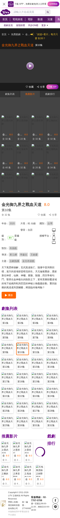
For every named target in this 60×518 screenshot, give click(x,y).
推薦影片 (30, 94)
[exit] (4, 4)
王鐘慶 (34, 254)
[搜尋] (47, 12)
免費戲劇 (16, 34)
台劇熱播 (14, 261)
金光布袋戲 (28, 261)
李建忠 (23, 254)
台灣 (50, 223)
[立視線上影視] (5, 12)
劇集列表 (10, 94)
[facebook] (55, 500)
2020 (12, 223)
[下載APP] (52, 86)
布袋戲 (13, 248)
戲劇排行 (50, 94)
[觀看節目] (30, 66)
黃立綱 (13, 254)
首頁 (4, 34)
